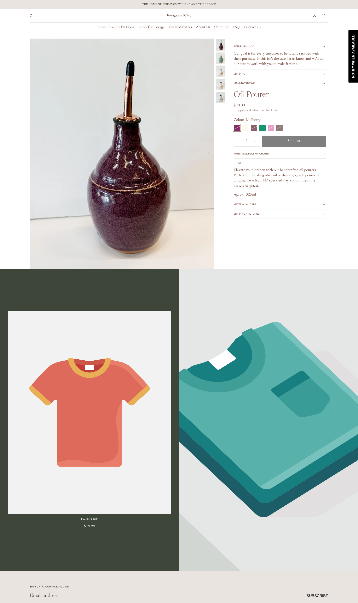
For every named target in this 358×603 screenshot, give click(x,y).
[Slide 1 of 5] (220, 45)
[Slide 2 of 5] (220, 58)
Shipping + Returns (246, 214)
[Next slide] (209, 153)
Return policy (244, 46)
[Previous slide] (34, 153)
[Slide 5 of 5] (220, 97)
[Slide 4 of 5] (220, 84)
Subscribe (317, 595)
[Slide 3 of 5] (220, 71)
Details (238, 163)
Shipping (239, 74)
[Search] (31, 15)
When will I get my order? (251, 153)
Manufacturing (244, 83)
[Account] (314, 15)
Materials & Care (245, 204)
